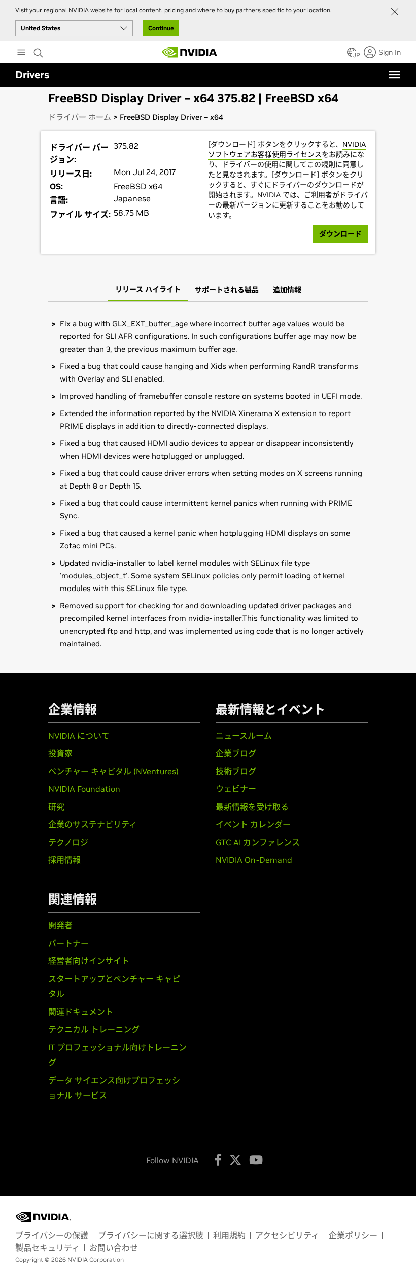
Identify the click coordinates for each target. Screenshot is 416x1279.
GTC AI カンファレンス (258, 842)
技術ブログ (236, 771)
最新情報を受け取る (252, 807)
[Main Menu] (21, 53)
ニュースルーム (244, 736)
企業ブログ (236, 753)
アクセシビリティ (287, 1235)
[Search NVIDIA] (39, 50)
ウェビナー (236, 789)
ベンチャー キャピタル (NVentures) (113, 771)
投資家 (60, 753)
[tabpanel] (208, 483)
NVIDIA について (79, 736)
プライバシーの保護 (51, 1235)
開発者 (60, 925)
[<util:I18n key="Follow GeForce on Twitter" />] (235, 1160)
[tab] (148, 290)
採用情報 (64, 860)
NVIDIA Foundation (84, 789)
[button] (351, 55)
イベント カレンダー (253, 824)
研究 (56, 807)
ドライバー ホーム (79, 117)
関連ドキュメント (80, 1012)
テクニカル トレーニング (94, 1029)
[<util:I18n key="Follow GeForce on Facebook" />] (218, 1160)
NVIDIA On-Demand (254, 860)
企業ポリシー (353, 1235)
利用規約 (229, 1235)
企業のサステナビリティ (92, 824)
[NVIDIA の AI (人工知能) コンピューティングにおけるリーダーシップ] (190, 52)
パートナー (68, 943)
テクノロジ (68, 842)
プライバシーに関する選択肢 (150, 1235)
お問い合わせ (113, 1247)
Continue (161, 28)
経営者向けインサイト (88, 961)
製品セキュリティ (47, 1247)
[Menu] (395, 74)
